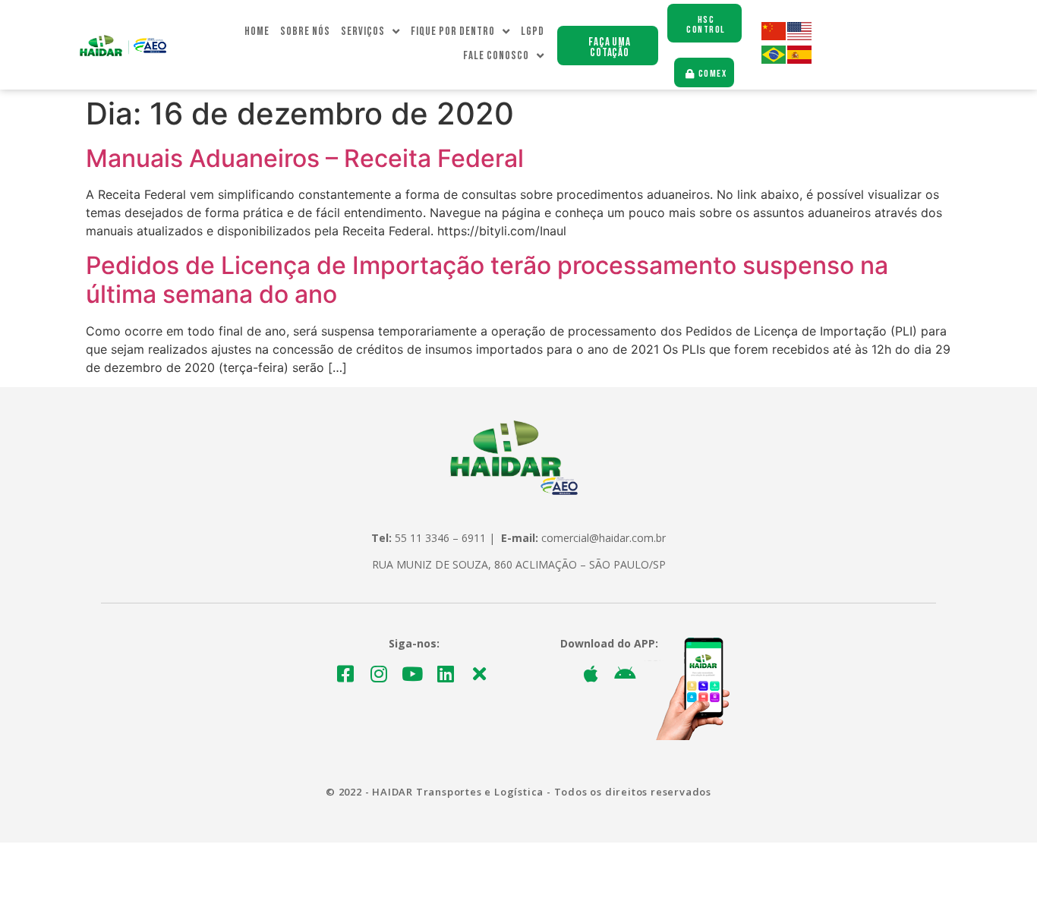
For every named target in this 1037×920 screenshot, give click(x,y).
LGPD (532, 31)
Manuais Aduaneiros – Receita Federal (305, 158)
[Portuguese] (774, 59)
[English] (800, 36)
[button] (607, 45)
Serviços (363, 31)
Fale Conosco (496, 56)
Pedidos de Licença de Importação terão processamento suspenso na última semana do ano (487, 279)
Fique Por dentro (453, 31)
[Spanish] (800, 59)
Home (256, 31)
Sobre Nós (305, 31)
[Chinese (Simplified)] (774, 36)
